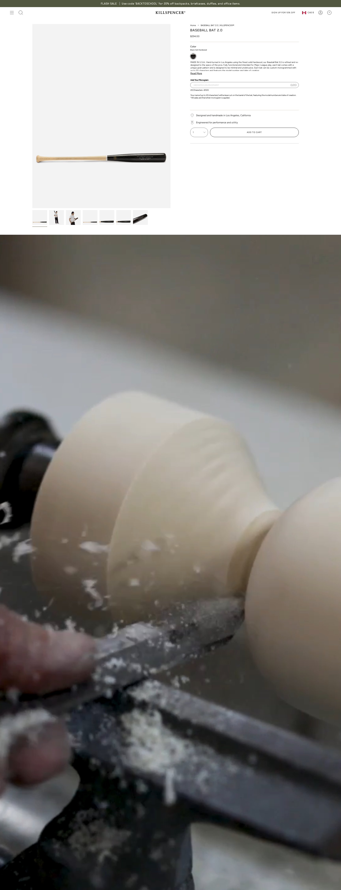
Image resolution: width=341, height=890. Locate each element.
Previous (32, 116)
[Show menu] (12, 12)
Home (193, 25)
